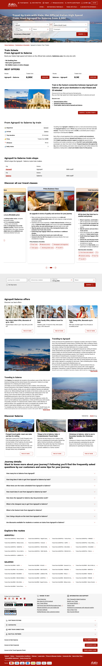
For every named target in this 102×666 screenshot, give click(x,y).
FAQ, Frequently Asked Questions (76, 599)
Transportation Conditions (23, 656)
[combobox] (30, 25)
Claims (12, 656)
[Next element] (55, 268)
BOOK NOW (45, 78)
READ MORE (94, 371)
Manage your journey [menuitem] (58, 2)
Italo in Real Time (72, 610)
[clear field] (47, 25)
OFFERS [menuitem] (41, 7)
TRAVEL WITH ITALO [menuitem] (71, 7)
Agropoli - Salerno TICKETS (87, 112)
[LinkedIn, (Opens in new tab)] (13, 599)
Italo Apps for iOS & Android (45, 601)
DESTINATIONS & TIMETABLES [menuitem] (55, 7)
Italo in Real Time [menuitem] (36, 2)
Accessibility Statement (12, 658)
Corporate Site (67, 656)
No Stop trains (13, 285)
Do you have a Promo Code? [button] (22, 34)
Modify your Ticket (72, 601)
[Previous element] (46, 268)
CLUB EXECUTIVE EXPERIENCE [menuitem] (88, 7)
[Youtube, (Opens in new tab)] (21, 599)
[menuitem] (82, 3)
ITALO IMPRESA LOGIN (91, 640)
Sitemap (34, 656)
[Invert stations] (51, 25)
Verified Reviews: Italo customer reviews (48, 612)
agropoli (9, 169)
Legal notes (41, 656)
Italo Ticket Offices (42, 603)
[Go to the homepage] (12, 5)
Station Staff (70, 605)
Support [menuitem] (47, 2)
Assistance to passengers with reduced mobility (80, 607)
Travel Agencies (41, 599)
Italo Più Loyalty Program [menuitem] (73, 2)
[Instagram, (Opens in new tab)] (9, 599)
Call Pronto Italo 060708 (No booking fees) (49, 605)
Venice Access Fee (25, 658)
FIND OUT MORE (28, 331)
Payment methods (42, 610)
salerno (8, 176)
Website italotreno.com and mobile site (48, 607)
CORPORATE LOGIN (92, 645)
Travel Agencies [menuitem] (24, 2)
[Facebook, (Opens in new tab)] (5, 599)
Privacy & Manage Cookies (53, 656)
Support (6, 656)
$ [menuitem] (86, 3)
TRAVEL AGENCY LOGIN (91, 651)
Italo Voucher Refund (73, 612)
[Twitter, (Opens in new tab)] (17, 599)
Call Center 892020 (72, 603)
